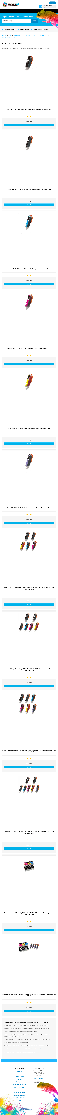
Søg (34, 21)
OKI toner (19, 1079)
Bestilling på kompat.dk (19, 1084)
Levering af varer (19, 1087)
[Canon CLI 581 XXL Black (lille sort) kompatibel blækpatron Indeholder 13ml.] (29, 159)
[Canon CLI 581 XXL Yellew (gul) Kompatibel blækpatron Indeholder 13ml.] (29, 398)
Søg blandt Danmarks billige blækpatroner (17, 17)
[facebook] (26, 1109)
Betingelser (19, 1082)
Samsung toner (19, 1076)
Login (19, 1100)
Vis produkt (29, 125)
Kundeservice (19, 1090)
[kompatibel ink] (10, 4)
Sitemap (19, 1074)
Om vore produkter (19, 1092)
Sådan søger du (19, 1098)
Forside (19, 1071)
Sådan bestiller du (19, 1095)
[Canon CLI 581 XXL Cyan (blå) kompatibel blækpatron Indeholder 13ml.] (29, 239)
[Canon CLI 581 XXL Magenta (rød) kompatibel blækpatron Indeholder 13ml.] (29, 318)
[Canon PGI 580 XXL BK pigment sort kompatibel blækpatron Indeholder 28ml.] (29, 79)
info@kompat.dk (37, 1049)
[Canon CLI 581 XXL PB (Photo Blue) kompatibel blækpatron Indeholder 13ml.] (29, 478)
